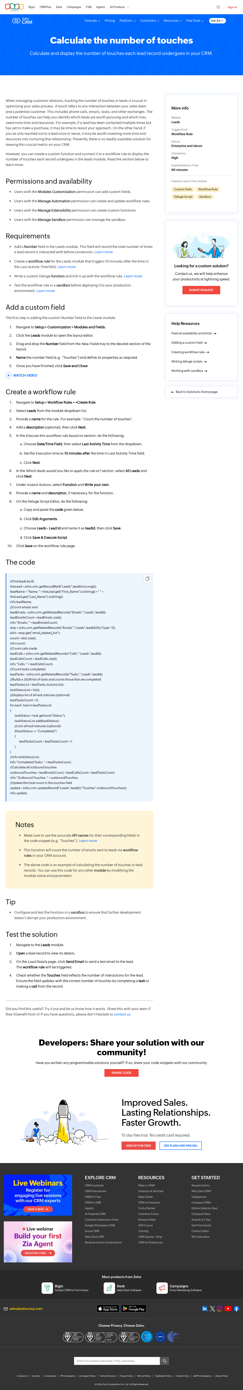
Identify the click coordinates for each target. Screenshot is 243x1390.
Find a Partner (146, 1208)
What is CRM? (146, 1185)
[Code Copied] (147, 579)
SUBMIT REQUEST (201, 290)
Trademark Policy (163, 1376)
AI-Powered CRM (95, 1213)
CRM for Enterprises (150, 1242)
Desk (59, 7)
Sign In (232, 7)
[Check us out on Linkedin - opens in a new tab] (205, 1308)
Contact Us (22, 1376)
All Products (117, 7)
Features (91, 20)
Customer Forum (148, 1213)
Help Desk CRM (94, 1236)
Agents (100, 7)
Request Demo (201, 1185)
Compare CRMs (201, 1202)
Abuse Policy (221, 1376)
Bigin (31, 7)
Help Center (145, 1196)
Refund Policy (144, 1376)
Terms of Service (108, 1376)
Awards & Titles (201, 1219)
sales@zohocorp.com (26, 1309)
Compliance (50, 1376)
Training (143, 1231)
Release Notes (147, 1219)
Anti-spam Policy (87, 1376)
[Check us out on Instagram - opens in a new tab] (219, 1308)
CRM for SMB (93, 1202)
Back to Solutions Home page (196, 392)
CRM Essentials (94, 1185)
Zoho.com (14, 7)
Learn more (104, 252)
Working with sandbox (187, 371)
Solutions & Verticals (151, 1191)
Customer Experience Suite (101, 1219)
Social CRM (92, 1231)
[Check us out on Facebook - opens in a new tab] (236, 1308)
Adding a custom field (187, 342)
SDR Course (145, 1225)
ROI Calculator (201, 1236)
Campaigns (74, 7)
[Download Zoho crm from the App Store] (108, 1308)
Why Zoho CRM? (201, 1191)
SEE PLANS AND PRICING (180, 1145)
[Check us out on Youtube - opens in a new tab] (228, 1308)
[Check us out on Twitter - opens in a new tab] (212, 1308)
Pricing (110, 20)
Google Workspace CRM (100, 1225)
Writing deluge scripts (187, 361)
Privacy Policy (126, 1376)
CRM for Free (93, 1196)
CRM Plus (45, 7)
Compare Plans (201, 1213)
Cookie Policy (182, 1376)
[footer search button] (164, 1361)
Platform (126, 20)
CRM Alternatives (95, 1191)
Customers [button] (148, 20)
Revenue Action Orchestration (103, 1242)
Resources (171, 20)
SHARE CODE (122, 1073)
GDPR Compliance (202, 1376)
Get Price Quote (201, 1225)
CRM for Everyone (149, 1202)
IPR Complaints (67, 1376)
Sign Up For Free (138, 1145)
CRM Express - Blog (150, 1236)
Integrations (199, 1196)
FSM (89, 7)
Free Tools (193, 20)
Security (36, 1376)
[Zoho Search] (218, 7)
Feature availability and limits (191, 333)
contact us (122, 1014)
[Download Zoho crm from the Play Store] (133, 1308)
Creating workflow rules (188, 352)
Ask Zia (215, 20)
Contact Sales (200, 1231)
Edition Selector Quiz (205, 1208)
